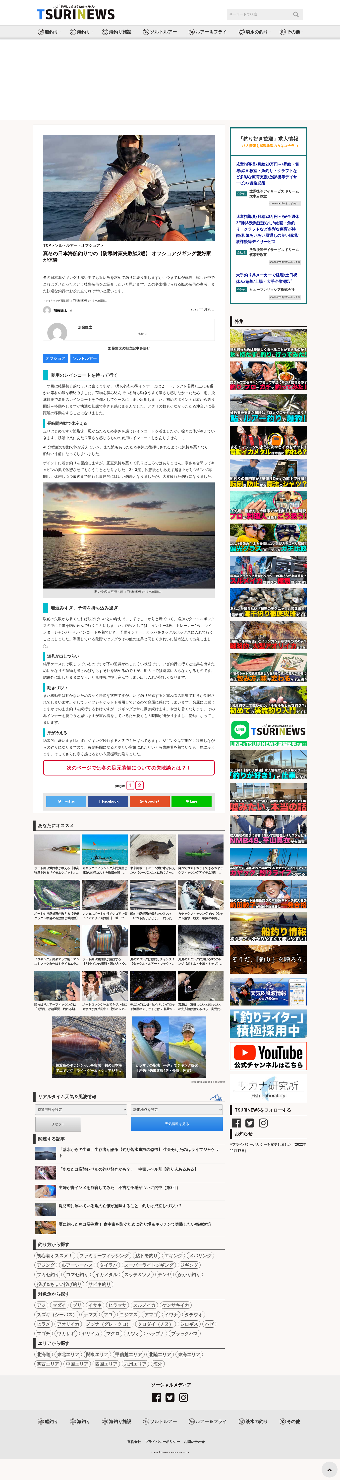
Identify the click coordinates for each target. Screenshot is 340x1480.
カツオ (133, 1333)
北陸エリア (160, 1354)
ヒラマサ (117, 1305)
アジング (46, 1265)
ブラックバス (184, 1333)
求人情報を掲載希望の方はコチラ (268, 146)
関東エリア (97, 1354)
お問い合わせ (194, 1442)
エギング (173, 1255)
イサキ (95, 1305)
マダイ (59, 1305)
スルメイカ (144, 1305)
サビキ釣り (99, 1284)
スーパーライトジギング (148, 1265)
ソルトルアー (85, 358)
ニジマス (129, 1314)
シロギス (189, 1324)
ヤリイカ (91, 1333)
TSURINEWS (166, 1452)
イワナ (171, 1314)
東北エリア (68, 1354)
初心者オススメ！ (55, 1255)
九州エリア (135, 1363)
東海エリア (189, 1354)
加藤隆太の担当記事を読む (129, 348)
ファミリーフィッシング (104, 1255)
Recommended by (202, 1081)
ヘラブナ (156, 1333)
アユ (108, 1314)
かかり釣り (189, 1274)
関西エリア (48, 1363)
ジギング (189, 1265)
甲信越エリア (128, 1354)
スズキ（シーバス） (57, 1314)
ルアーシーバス (77, 1265)
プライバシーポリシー (162, 1442)
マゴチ (43, 1333)
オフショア (55, 358)
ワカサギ (66, 1333)
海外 (157, 1363)
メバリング (200, 1255)
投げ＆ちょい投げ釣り (59, 1284)
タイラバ (108, 1265)
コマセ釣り (77, 1274)
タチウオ (194, 1314)
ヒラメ (43, 1324)
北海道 (43, 1354)
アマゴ (151, 1314)
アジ (41, 1305)
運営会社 (134, 1442)
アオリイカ (68, 1324)
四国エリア (106, 1363)
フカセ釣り (48, 1274)
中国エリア (77, 1363)
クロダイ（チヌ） (155, 1324)
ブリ (77, 1305)
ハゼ (209, 1324)
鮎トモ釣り (146, 1255)
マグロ (113, 1333)
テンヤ (164, 1274)
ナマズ (90, 1314)
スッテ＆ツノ (137, 1274)
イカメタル (106, 1274)
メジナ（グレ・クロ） (108, 1324)
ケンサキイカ (175, 1305)
